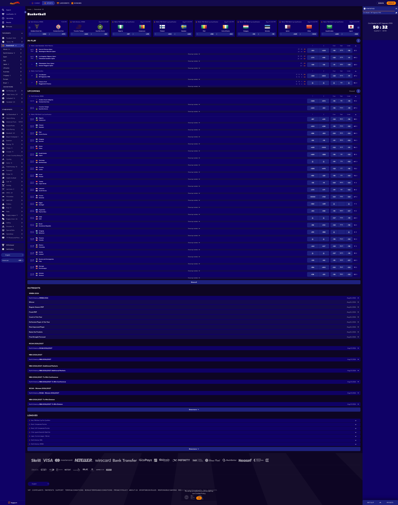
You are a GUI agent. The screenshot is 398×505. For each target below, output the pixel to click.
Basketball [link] (37, 9)
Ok (199, 498)
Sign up (391, 3)
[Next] (358, 27)
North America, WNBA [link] (37, 96)
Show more (193, 409)
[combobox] (12, 255)
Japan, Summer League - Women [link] (40, 436)
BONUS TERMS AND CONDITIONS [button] (98, 490)
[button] (35, 3)
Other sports (7, 109)
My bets (390, 502)
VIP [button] (29, 490)
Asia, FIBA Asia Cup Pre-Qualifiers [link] (40, 420)
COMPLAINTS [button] (37, 490)
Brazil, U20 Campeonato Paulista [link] (40, 428)
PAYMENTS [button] (49, 490)
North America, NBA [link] (36, 440)
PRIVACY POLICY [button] (121, 490)
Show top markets (193, 54)
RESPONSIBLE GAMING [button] (167, 490)
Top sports (6, 33)
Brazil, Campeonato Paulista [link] (39, 424)
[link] (14, 3)
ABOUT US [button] (133, 490)
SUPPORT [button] (60, 490)
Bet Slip (370, 502)
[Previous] (29, 27)
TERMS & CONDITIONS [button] (74, 490)
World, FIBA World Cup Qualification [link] (41, 114)
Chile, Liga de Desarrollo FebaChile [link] (40, 432)
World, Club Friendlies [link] (37, 71)
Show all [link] (352, 91)
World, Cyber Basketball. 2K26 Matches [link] (42, 45)
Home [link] (29, 9)
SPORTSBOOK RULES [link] (147, 490)
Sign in (381, 3)
